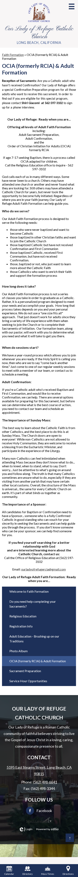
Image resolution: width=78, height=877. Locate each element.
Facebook (44, 810)
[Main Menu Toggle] (71, 6)
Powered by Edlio (47, 829)
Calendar (9, 873)
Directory (27, 873)
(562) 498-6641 (45, 782)
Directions (68, 873)
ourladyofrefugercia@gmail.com (43, 569)
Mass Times (47, 873)
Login (26, 829)
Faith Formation (13, 55)
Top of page (70, 838)
